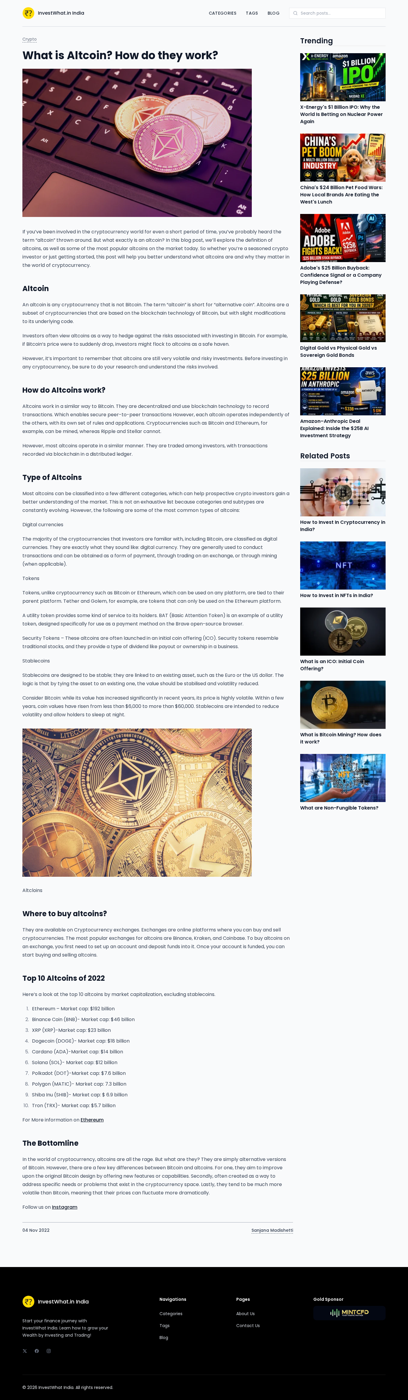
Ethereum (92, 1119)
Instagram (64, 1207)
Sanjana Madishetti (272, 1230)
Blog (274, 13)
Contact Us (248, 1326)
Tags (252, 13)
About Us (245, 1314)
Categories (223, 13)
